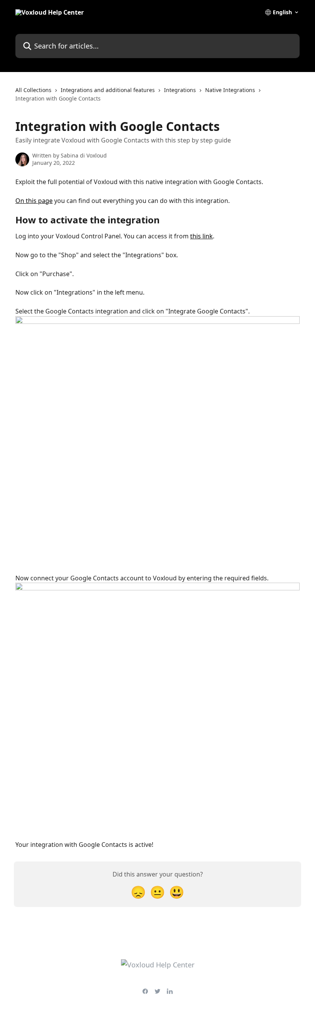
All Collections (33, 90)
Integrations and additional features (108, 90)
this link (201, 236)
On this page (34, 200)
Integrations (180, 90)
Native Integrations (230, 90)
